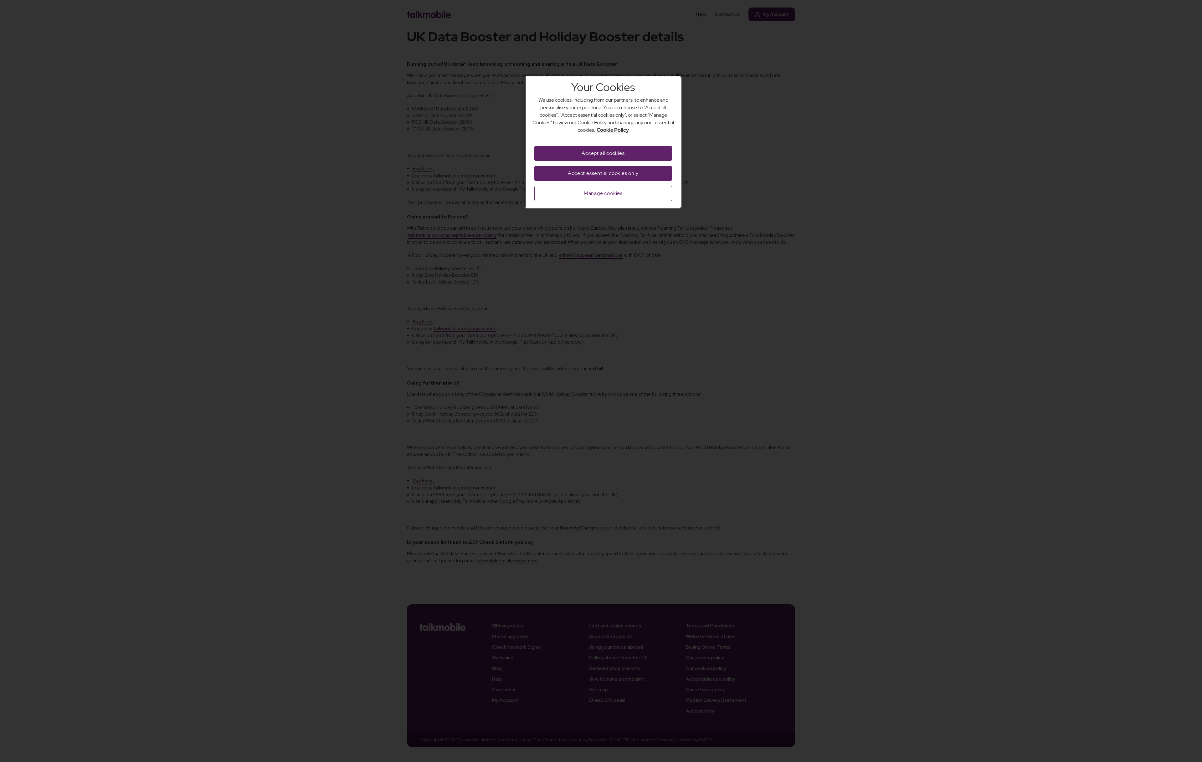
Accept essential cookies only (603, 173)
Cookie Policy (613, 130)
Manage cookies (603, 193)
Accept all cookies (603, 153)
